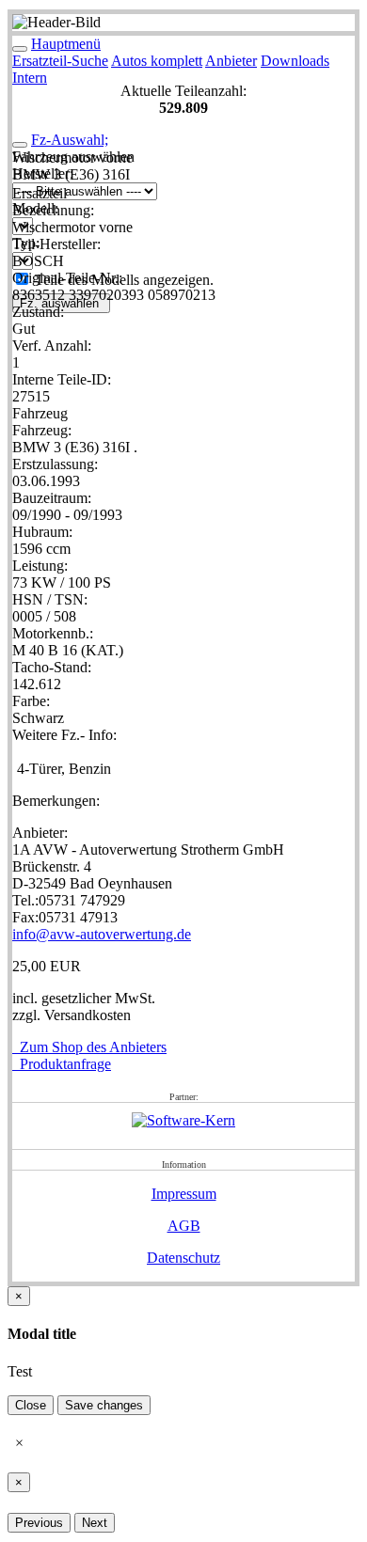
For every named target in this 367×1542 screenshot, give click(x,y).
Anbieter (231, 61)
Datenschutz (183, 1258)
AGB (184, 1226)
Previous (39, 1523)
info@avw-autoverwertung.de (101, 934)
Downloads (295, 61)
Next (94, 1523)
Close (30, 1405)
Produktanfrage (61, 1064)
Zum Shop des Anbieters (89, 1047)
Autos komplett (156, 61)
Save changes (104, 1405)
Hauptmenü (66, 44)
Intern (29, 78)
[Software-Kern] (183, 1120)
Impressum (184, 1194)
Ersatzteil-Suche (60, 61)
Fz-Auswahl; (69, 140)
